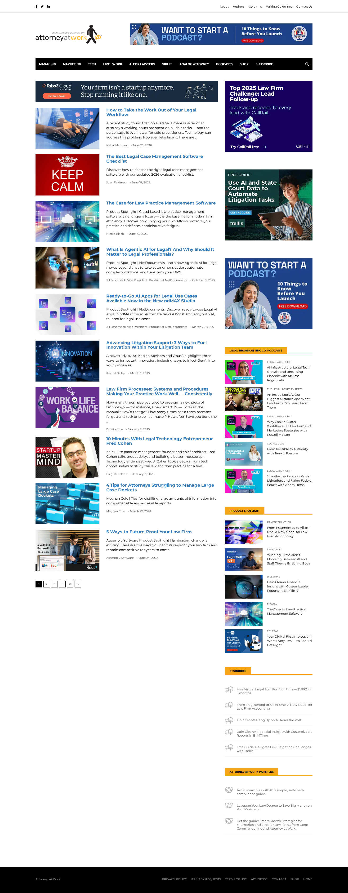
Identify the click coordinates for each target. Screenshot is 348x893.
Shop (244, 64)
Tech (92, 64)
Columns (255, 6)
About (224, 6)
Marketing (72, 64)
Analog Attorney (194, 64)
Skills (167, 64)
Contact (279, 879)
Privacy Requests (206, 879)
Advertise (259, 879)
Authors (239, 6)
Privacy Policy (174, 879)
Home (307, 879)
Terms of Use (236, 879)
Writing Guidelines (279, 6)
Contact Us (304, 6)
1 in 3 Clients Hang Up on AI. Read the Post (269, 720)
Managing (47, 64)
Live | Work (112, 64)
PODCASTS (224, 64)
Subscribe (264, 64)
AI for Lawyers (142, 64)
